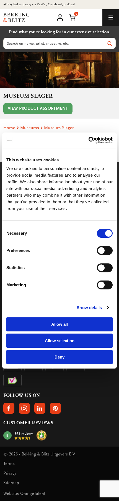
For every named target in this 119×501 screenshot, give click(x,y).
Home (9, 127)
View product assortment (38, 108)
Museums (29, 127)
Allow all (59, 324)
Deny (59, 357)
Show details (89, 307)
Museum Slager (59, 127)
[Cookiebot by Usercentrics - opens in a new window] (88, 140)
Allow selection (59, 340)
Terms (9, 463)
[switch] (105, 250)
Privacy (9, 473)
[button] (72, 16)
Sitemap (11, 482)
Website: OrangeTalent (24, 493)
